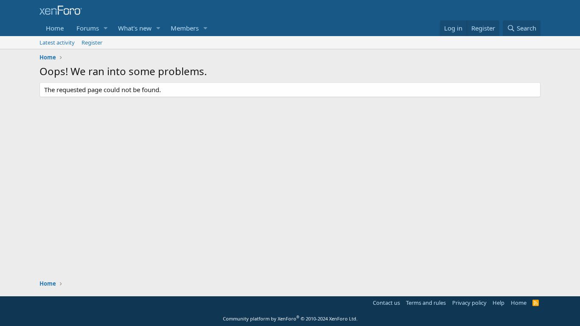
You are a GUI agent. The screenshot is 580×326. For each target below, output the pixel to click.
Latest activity (57, 42)
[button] (106, 28)
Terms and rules (426, 302)
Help (498, 302)
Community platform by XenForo (290, 318)
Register (92, 42)
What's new (135, 28)
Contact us (386, 302)
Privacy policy (469, 302)
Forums (87, 28)
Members (185, 28)
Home (55, 28)
